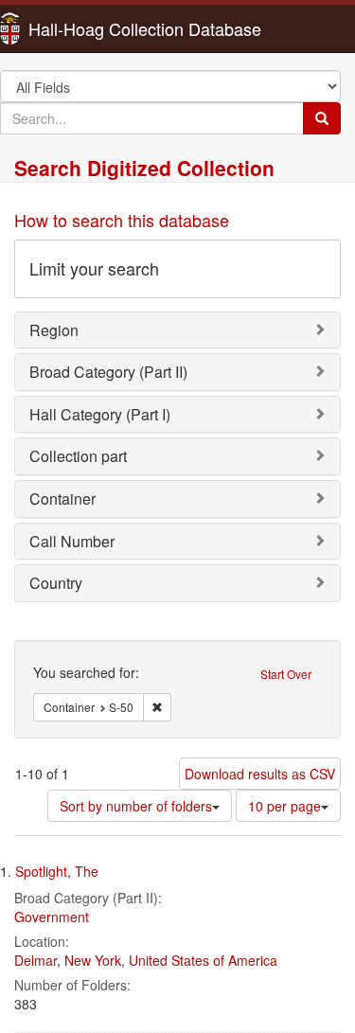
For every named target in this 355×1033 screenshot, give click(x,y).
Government (51, 916)
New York (92, 960)
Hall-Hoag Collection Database (85, 28)
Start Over (285, 674)
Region (54, 330)
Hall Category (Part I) (99, 414)
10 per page (284, 805)
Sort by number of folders (136, 805)
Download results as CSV (260, 773)
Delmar (35, 960)
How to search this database (121, 219)
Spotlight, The (56, 871)
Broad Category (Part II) (108, 372)
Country (55, 583)
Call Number (72, 541)
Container (62, 498)
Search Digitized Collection (144, 167)
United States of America (203, 960)
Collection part (78, 456)
